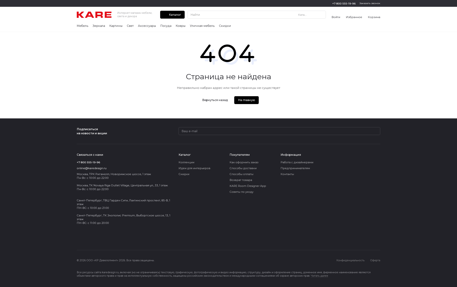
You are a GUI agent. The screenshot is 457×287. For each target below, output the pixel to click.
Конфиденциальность (350, 260)
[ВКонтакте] (79, 239)
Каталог (185, 154)
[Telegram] (86, 239)
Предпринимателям (295, 168)
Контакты (287, 174)
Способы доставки (243, 168)
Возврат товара (241, 180)
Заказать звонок (369, 3)
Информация (291, 154)
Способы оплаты (241, 174)
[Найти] (321, 15)
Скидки (184, 174)
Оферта (375, 260)
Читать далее (319, 275)
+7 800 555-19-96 (344, 3)
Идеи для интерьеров (194, 168)
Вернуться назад (215, 100)
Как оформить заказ (244, 162)
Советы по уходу (241, 191)
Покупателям (240, 154)
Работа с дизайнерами (297, 162)
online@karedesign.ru (91, 168)
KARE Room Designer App (248, 186)
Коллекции (186, 162)
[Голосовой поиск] (315, 14)
